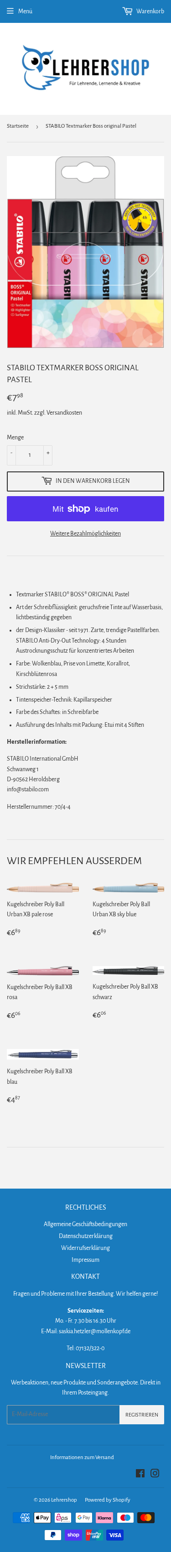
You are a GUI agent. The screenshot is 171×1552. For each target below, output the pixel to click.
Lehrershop (64, 1500)
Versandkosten (64, 413)
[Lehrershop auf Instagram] (155, 1475)
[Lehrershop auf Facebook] (140, 1475)
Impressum (85, 1260)
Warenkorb (149, 11)
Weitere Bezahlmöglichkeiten (85, 533)
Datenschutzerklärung (86, 1236)
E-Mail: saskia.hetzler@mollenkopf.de (85, 1331)
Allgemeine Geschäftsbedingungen (85, 1224)
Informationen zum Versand (82, 1457)
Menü (25, 11)
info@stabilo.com (28, 789)
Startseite (18, 126)
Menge (15, 437)
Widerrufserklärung (85, 1248)
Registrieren (141, 1414)
